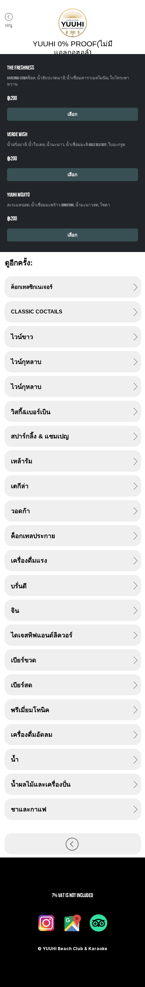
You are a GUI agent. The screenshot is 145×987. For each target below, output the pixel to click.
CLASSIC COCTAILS (36, 311)
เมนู (8, 25)
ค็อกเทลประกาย (33, 535)
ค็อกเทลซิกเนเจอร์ (31, 287)
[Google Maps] (72, 923)
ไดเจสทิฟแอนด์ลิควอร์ (41, 635)
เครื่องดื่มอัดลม (31, 734)
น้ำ (15, 759)
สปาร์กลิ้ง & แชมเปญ (40, 436)
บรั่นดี (19, 586)
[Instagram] (46, 923)
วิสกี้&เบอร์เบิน (30, 412)
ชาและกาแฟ (28, 809)
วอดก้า (20, 511)
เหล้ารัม (21, 461)
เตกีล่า (20, 486)
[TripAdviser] (98, 923)
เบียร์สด (21, 685)
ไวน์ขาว (22, 336)
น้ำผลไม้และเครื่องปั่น (40, 784)
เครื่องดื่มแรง (29, 560)
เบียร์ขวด (23, 660)
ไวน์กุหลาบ (26, 361)
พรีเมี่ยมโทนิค (30, 710)
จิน (15, 610)
